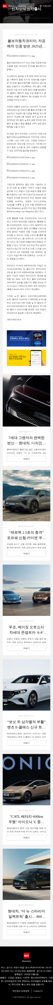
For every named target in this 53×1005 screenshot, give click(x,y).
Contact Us (38, 991)
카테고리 (47, 6)
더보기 (26, 459)
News (17, 5)
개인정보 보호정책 (20, 991)
